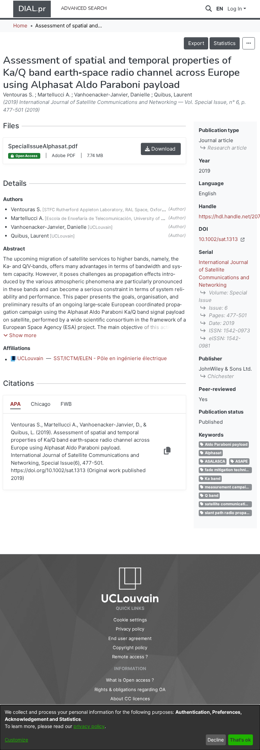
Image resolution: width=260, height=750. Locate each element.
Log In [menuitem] (235, 8)
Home (20, 25)
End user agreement (130, 638)
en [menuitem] (219, 8)
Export (196, 43)
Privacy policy (130, 629)
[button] (20, 335)
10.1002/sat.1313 (219, 239)
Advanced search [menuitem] (84, 7)
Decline (216, 740)
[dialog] (130, 727)
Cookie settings (130, 619)
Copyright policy (130, 647)
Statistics (225, 43)
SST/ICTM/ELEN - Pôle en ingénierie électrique (110, 358)
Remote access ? (130, 656)
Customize (16, 740)
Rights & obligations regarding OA (130, 689)
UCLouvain (30, 358)
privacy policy (89, 726)
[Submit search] (209, 9)
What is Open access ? (130, 680)
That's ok (240, 740)
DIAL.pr (32, 8)
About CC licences (130, 698)
